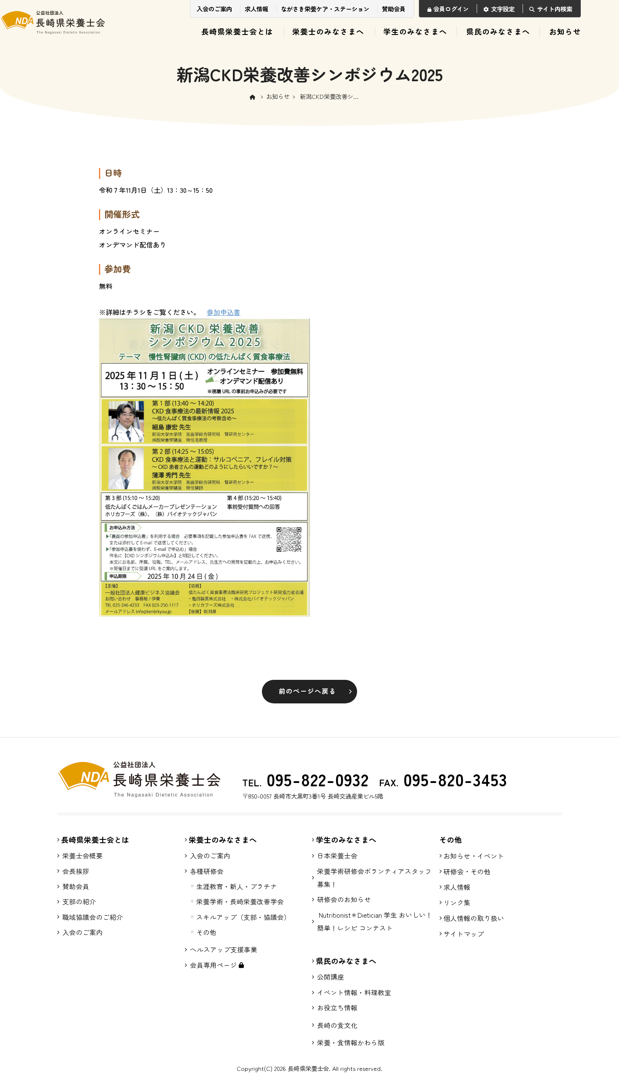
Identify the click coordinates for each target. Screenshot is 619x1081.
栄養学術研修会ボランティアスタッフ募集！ (374, 877)
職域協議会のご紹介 (92, 917)
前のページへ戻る (307, 691)
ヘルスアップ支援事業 (223, 949)
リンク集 (456, 902)
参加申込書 (223, 312)
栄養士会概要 (82, 855)
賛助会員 (394, 8)
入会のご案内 (214, 8)
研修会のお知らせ (344, 899)
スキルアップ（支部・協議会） (243, 917)
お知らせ (565, 31)
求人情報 (256, 8)
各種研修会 (207, 871)
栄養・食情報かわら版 (350, 1042)
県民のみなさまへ (498, 31)
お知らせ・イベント (473, 856)
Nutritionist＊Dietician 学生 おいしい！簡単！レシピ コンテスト (374, 921)
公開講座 (330, 977)
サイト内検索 (554, 8)
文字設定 (503, 8)
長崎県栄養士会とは (237, 31)
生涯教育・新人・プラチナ (236, 886)
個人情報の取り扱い (473, 918)
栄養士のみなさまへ (328, 31)
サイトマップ (463, 934)
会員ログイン (451, 8)
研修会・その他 (467, 871)
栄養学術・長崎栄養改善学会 (240, 901)
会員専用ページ (214, 965)
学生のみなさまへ (415, 31)
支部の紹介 (79, 901)
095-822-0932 (315, 779)
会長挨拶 (75, 871)
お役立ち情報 (337, 1007)
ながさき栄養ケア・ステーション (325, 8)
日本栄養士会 (337, 855)
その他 (206, 932)
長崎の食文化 (337, 1025)
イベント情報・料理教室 (354, 992)
